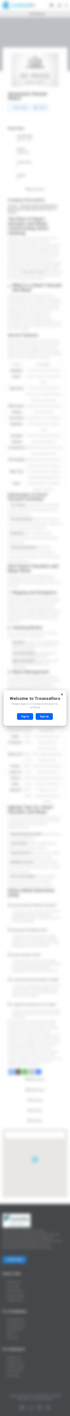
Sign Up (44, 716)
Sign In (25, 716)
